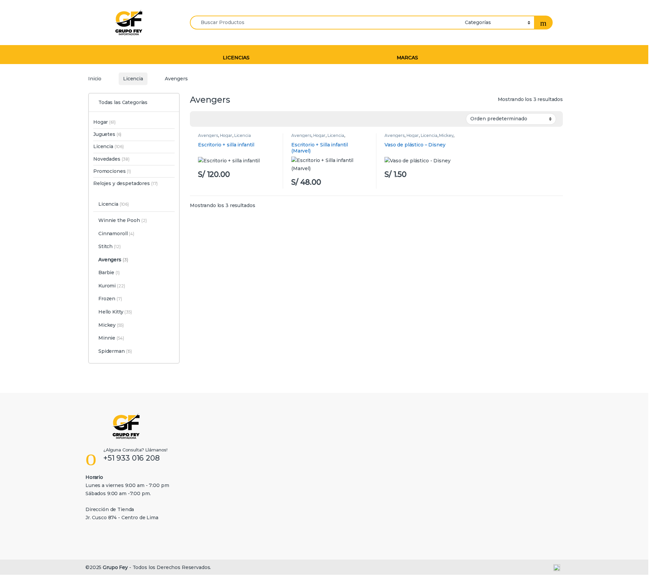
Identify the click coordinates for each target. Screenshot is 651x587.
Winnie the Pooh (122, 220)
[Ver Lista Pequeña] (218, 119)
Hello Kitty (115, 312)
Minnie (111, 338)
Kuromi (111, 286)
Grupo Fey (115, 567)
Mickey (446, 135)
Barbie (109, 272)
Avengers (208, 135)
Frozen (110, 299)
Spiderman (115, 351)
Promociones (112, 171)
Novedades (111, 159)
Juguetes (107, 134)
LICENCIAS (236, 58)
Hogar (226, 135)
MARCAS (407, 58)
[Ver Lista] (208, 119)
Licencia (133, 79)
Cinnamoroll (116, 233)
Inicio (94, 79)
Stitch (109, 246)
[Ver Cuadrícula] (199, 119)
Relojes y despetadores (125, 183)
